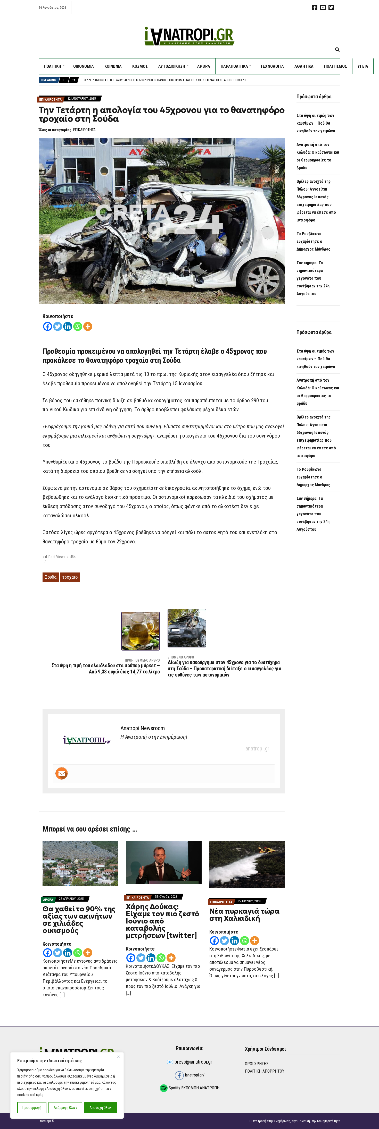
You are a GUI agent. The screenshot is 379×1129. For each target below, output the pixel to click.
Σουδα (50, 577)
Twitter (331, 7)
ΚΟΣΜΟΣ (140, 66)
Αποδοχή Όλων (100, 1108)
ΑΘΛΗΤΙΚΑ (304, 66)
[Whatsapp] (77, 326)
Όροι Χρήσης (256, 1063)
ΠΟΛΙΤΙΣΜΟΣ (335, 66)
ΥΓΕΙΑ (363, 66)
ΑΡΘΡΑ (203, 66)
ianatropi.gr (256, 748)
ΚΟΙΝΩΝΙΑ (113, 66)
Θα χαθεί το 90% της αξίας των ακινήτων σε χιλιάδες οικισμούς (79, 919)
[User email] (61, 773)
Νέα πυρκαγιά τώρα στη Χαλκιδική (244, 915)
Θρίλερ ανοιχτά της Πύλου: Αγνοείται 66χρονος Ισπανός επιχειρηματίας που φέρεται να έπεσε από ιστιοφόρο (165, 80)
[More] (87, 326)
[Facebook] (47, 326)
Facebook (314, 7)
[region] (67, 1085)
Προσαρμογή (31, 1108)
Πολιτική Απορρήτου (264, 1071)
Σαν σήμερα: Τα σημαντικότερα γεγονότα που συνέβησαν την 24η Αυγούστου (312, 278)
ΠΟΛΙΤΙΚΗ (52, 66)
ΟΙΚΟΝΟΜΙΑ (83, 66)
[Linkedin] (67, 326)
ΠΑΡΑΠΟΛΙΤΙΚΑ (234, 66)
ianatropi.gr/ (194, 1075)
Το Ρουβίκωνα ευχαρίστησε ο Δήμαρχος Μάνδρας (313, 241)
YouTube (323, 7)
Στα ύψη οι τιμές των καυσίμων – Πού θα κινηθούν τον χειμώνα (315, 123)
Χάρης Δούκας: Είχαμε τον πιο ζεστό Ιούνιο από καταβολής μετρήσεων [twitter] (162, 921)
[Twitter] (57, 326)
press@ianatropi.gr (193, 1062)
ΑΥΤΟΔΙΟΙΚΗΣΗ (171, 66)
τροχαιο (70, 577)
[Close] (118, 1057)
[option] (212, 80)
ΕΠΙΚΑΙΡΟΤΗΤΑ (50, 99)
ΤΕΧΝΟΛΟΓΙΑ (272, 66)
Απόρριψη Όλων (65, 1108)
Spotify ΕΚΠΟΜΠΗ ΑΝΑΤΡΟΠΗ (193, 1087)
